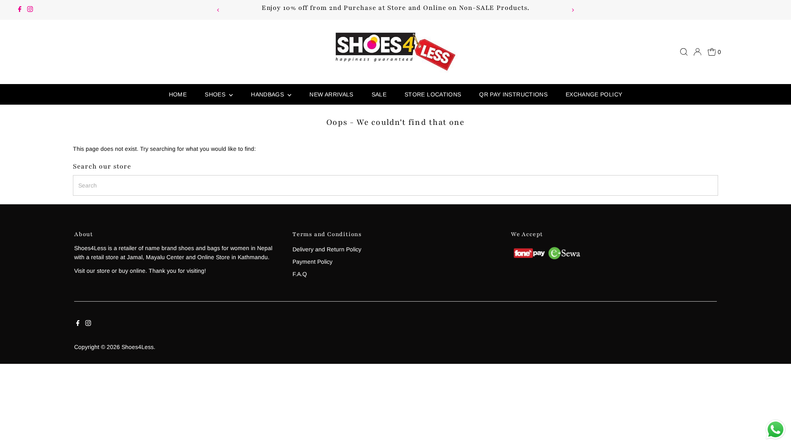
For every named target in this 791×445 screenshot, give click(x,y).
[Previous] (218, 10)
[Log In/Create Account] (697, 52)
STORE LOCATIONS (433, 94)
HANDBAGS (268, 94)
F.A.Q (300, 274)
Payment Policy (312, 261)
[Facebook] (19, 10)
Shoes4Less (138, 347)
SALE (379, 94)
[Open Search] (684, 52)
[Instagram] (30, 10)
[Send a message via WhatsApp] (775, 429)
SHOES (216, 94)
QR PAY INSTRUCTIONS (513, 94)
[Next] (573, 10)
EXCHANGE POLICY (594, 94)
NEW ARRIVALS (331, 94)
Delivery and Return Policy (327, 249)
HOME (178, 94)
